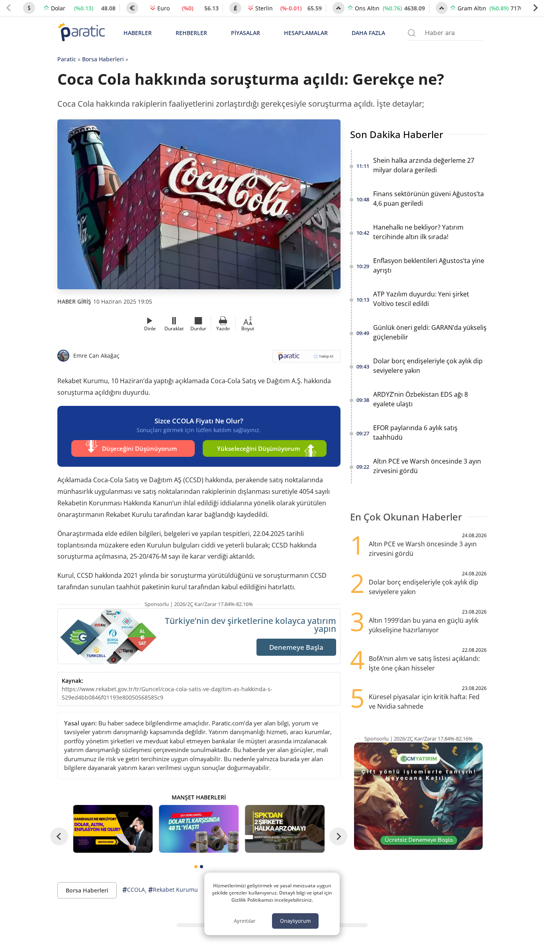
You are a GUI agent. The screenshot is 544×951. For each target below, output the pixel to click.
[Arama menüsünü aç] (411, 32)
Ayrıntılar (244, 920)
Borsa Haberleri (103, 59)
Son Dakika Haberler (396, 134)
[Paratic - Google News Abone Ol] (306, 359)
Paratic (66, 59)
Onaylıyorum (295, 921)
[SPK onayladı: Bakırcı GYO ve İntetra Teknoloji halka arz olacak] (285, 829)
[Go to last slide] (59, 837)
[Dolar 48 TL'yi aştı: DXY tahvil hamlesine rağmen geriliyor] (199, 829)
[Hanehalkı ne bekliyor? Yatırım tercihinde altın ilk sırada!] (113, 829)
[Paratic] (81, 33)
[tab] (196, 866)
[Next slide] (535, 8)
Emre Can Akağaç (96, 355)
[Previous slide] (8, 8)
